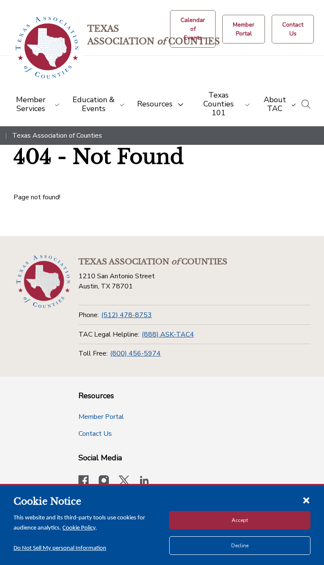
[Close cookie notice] (306, 500)
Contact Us (95, 433)
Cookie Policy (78, 528)
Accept (240, 520)
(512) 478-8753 (126, 315)
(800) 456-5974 (135, 353)
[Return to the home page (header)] (47, 48)
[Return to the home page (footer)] (43, 282)
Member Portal (101, 416)
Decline (239, 545)
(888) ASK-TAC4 (168, 334)
